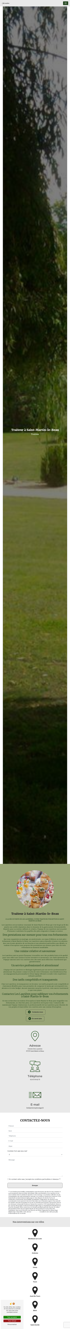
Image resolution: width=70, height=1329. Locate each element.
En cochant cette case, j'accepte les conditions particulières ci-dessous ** (35, 1179)
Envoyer (35, 1185)
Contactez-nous (37, 1012)
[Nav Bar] (65, 3)
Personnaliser (12, 1324)
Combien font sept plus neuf (17, 1151)
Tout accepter (12, 1317)
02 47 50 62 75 (35, 1079)
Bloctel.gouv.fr (35, 1211)
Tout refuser (12, 1321)
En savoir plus (37, 1018)
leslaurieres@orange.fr (35, 1108)
